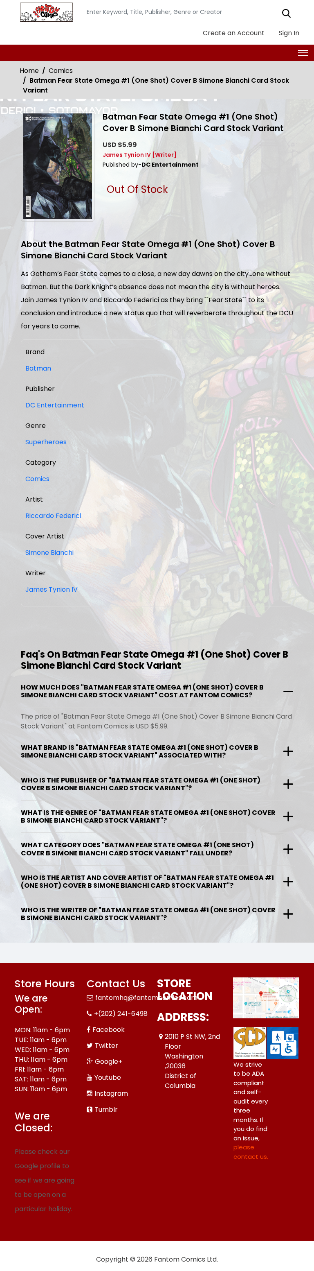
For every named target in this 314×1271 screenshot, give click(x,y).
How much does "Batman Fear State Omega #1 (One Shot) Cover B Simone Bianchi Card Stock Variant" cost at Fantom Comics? (142, 691)
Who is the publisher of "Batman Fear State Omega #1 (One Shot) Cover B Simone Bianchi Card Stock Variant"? (140, 784)
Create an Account (233, 33)
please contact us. (250, 1152)
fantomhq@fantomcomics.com (146, 997)
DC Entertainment (54, 405)
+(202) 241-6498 (121, 1013)
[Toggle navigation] (303, 53)
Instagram (111, 1093)
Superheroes (46, 442)
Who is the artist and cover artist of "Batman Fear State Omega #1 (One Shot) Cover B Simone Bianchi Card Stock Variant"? (147, 881)
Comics (61, 70)
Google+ (108, 1061)
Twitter (106, 1045)
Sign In (288, 33)
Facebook (108, 1029)
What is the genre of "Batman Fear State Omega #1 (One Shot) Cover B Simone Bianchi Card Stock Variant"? (148, 816)
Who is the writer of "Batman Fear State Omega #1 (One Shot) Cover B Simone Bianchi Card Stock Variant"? (148, 914)
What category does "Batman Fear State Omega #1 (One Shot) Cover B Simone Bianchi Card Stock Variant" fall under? (137, 848)
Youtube (107, 1077)
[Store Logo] (45, 12)
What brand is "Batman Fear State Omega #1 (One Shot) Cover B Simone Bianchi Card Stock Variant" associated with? (139, 751)
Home (29, 70)
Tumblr (106, 1109)
